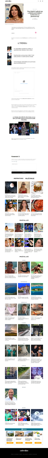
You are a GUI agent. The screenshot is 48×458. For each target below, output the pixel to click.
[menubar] (40, 1)
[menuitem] (40, 1)
